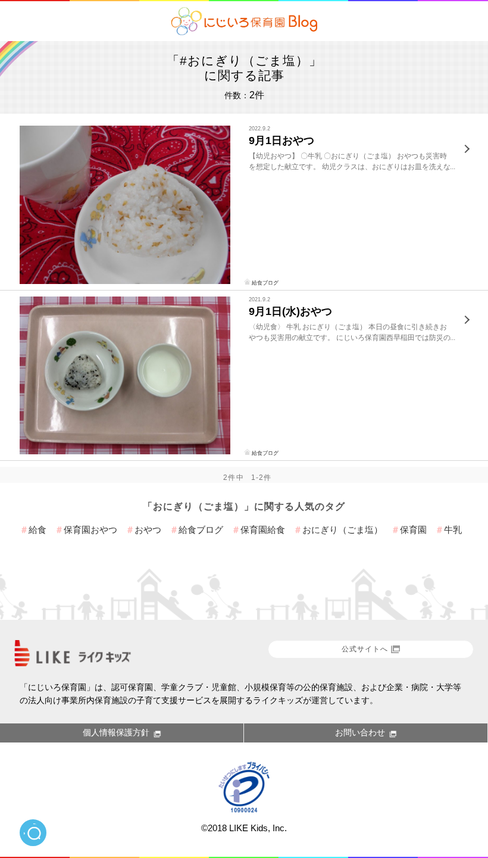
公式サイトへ (365, 649)
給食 (37, 530)
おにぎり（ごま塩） (342, 530)
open (33, 832)
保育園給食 (262, 530)
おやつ (147, 530)
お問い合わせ (360, 732)
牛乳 (453, 530)
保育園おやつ (90, 530)
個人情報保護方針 (116, 732)
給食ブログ (265, 283)
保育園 (413, 530)
